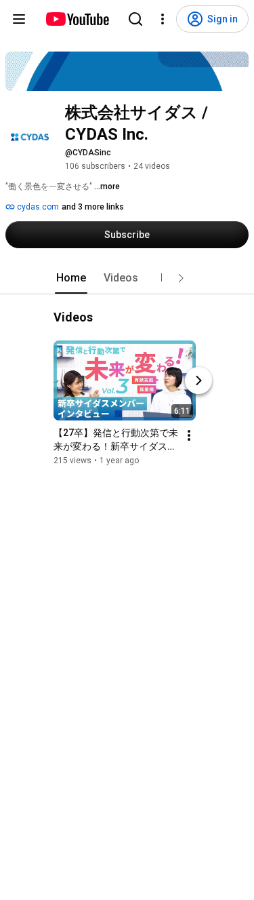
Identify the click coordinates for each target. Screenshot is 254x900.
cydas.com (37, 207)
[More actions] (189, 435)
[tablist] (127, 278)
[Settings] (162, 19)
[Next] (198, 380)
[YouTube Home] (77, 19)
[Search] (135, 19)
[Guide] (19, 19)
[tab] (71, 278)
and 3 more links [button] (93, 207)
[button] (181, 278)
